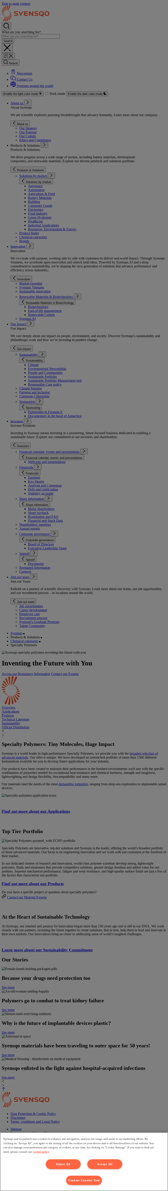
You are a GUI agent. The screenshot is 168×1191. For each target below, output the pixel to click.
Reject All (63, 1164)
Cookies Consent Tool (84, 1180)
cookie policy (41, 1151)
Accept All (104, 1164)
